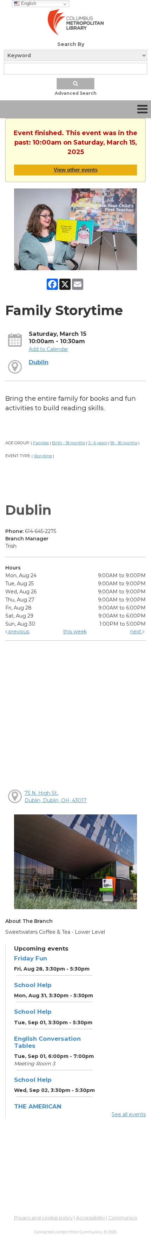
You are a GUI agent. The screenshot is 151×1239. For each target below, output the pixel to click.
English (28, 3)
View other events (76, 170)
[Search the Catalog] (75, 83)
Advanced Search (76, 93)
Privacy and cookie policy (43, 1217)
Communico (123, 1217)
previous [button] (18, 631)
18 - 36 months (123, 442)
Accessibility (90, 1217)
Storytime (43, 455)
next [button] (136, 631)
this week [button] (75, 631)
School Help (33, 984)
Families (41, 442)
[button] (142, 109)
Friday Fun (30, 958)
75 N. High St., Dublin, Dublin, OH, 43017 (56, 797)
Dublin (38, 362)
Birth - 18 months (68, 442)
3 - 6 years (97, 442)
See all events (129, 1114)
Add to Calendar (48, 349)
